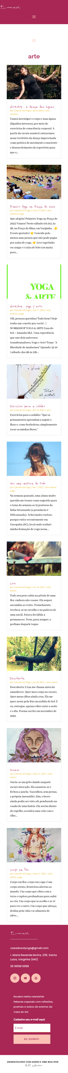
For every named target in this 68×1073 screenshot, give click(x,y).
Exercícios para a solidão (27, 406)
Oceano (14, 770)
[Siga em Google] (36, 978)
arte (47, 110)
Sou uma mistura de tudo (27, 483)
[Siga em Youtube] (25, 978)
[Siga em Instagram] (14, 978)
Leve (13, 583)
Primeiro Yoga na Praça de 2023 (32, 206)
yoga (21, 213)
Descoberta (17, 678)
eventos (14, 114)
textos (53, 487)
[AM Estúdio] (34, 1066)
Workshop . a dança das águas (32, 106)
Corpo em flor (19, 869)
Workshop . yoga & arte (26, 306)
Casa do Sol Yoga (22, 110)
